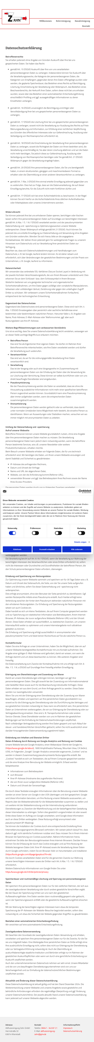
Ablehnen (17, 549)
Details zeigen (80, 542)
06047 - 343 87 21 (49, 1028)
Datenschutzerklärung (72, 1031)
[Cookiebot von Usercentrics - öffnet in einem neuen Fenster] (80, 491)
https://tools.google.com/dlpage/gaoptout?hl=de (28, 854)
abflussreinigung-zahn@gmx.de (44, 1033)
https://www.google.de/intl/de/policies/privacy (27, 872)
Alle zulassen (76, 549)
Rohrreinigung (63, 21)
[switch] (35, 533)
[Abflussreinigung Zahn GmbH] (15, 16)
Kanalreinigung (82, 21)
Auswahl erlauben (47, 549)
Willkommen (45, 21)
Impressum (67, 1028)
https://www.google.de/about (19, 748)
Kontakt (86, 26)
